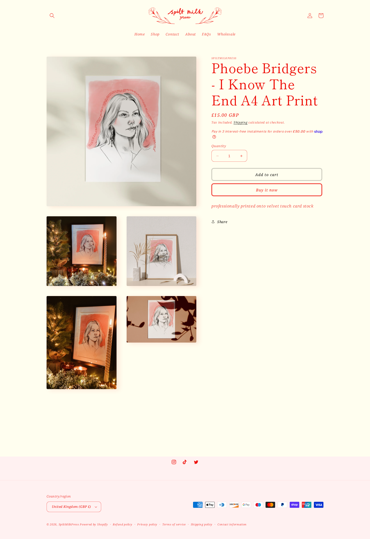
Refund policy (122, 524)
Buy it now (267, 189)
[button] (52, 15)
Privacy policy (147, 524)
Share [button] (222, 221)
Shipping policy (202, 524)
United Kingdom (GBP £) (71, 506)
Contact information (232, 524)
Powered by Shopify (94, 524)
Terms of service (174, 524)
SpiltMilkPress (69, 524)
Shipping (241, 122)
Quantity (218, 146)
